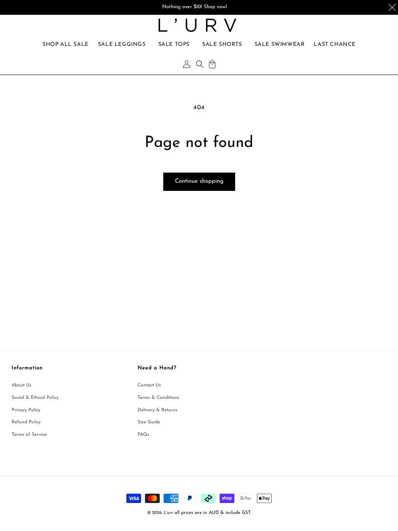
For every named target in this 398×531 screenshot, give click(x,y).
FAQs (143, 434)
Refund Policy (26, 422)
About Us (21, 385)
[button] (122, 45)
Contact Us (149, 385)
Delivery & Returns (158, 410)
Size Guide (149, 422)
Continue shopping (199, 181)
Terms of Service (29, 434)
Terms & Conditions (158, 397)
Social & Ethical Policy (35, 397)
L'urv (168, 513)
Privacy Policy (26, 410)
